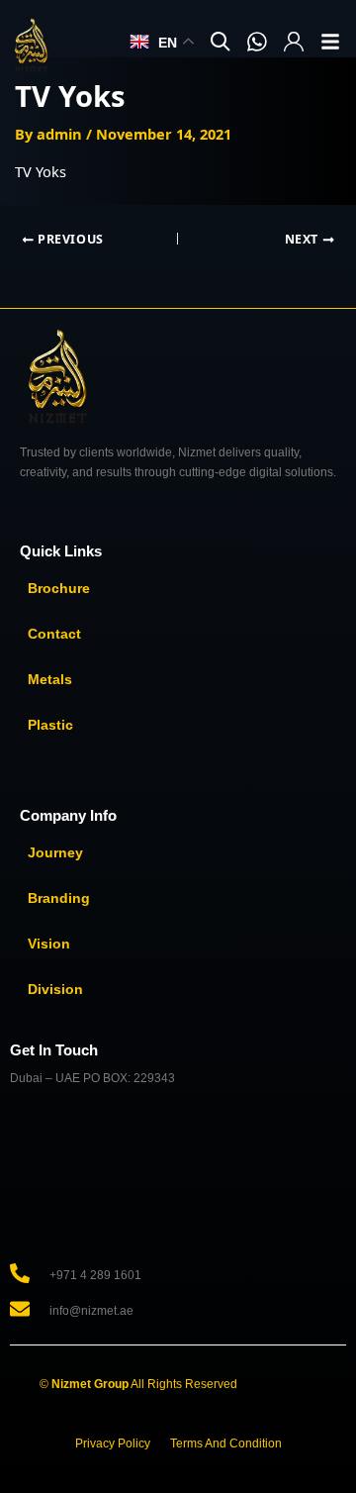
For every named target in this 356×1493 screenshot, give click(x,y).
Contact (54, 634)
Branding (59, 898)
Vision (49, 943)
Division (55, 989)
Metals (50, 679)
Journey (55, 852)
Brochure (59, 588)
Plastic (50, 725)
